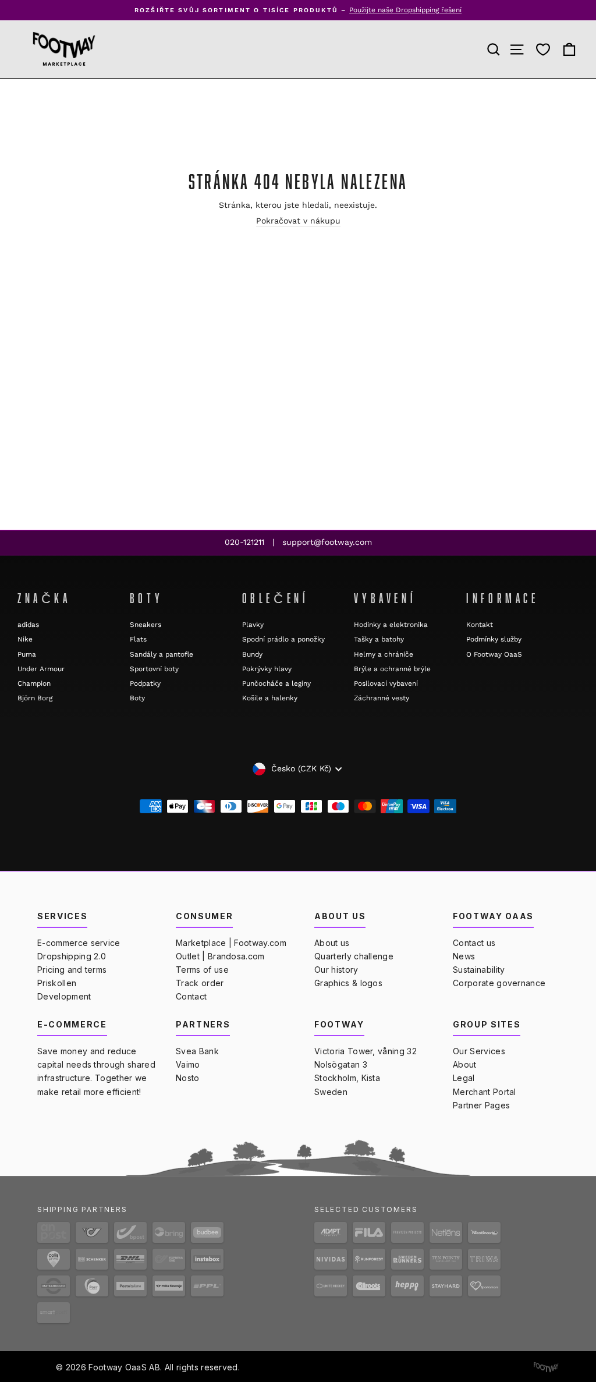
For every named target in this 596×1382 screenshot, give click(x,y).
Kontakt (479, 625)
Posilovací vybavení (386, 683)
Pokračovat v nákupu (298, 220)
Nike (25, 639)
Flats (138, 639)
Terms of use (202, 970)
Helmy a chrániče (383, 654)
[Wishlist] (543, 49)
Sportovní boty (154, 669)
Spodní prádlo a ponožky (283, 639)
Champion (34, 683)
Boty (137, 698)
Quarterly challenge (353, 956)
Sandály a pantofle (161, 654)
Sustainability (479, 970)
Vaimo (188, 1064)
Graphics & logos (348, 983)
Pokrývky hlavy (267, 669)
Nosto (188, 1078)
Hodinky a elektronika (391, 625)
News (464, 956)
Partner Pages (481, 1105)
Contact (191, 996)
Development (64, 996)
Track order (200, 983)
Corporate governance (499, 983)
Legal (464, 1078)
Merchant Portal (484, 1092)
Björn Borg (34, 698)
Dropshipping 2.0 (71, 956)
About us (332, 943)
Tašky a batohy (379, 639)
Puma (26, 654)
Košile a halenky (269, 698)
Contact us (474, 943)
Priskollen (56, 983)
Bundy (252, 654)
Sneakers (145, 625)
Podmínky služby (494, 639)
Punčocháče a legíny (276, 683)
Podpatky (145, 683)
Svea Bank (197, 1051)
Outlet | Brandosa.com (220, 956)
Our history (336, 970)
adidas (28, 625)
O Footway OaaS (494, 654)
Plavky (253, 625)
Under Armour (41, 669)
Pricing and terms (72, 970)
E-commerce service (78, 943)
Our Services (479, 1051)
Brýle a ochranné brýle (392, 669)
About (465, 1064)
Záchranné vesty (381, 698)
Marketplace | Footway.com (231, 943)
